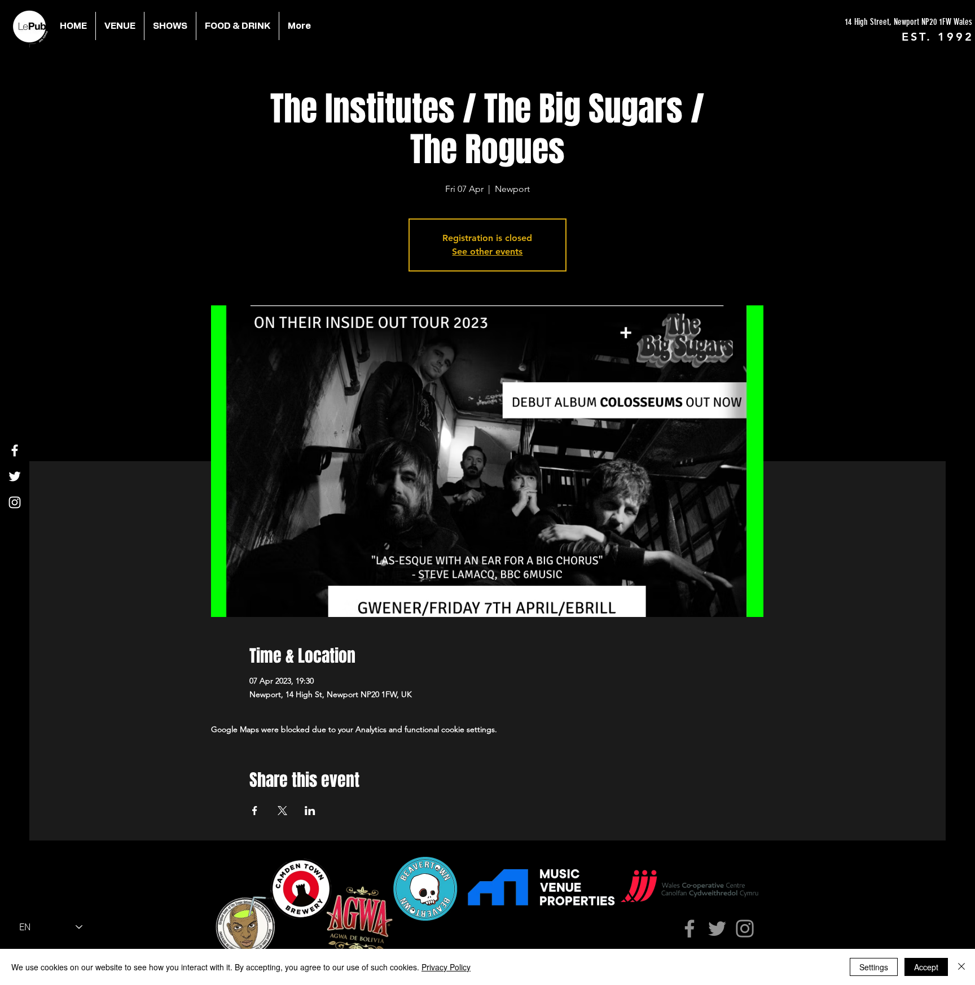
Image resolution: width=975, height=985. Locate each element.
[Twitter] (15, 476)
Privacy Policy (446, 967)
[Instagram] (15, 502)
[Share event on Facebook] (254, 810)
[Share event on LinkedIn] (310, 810)
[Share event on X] (282, 810)
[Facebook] (15, 450)
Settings (873, 967)
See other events (487, 251)
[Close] (961, 967)
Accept (926, 967)
